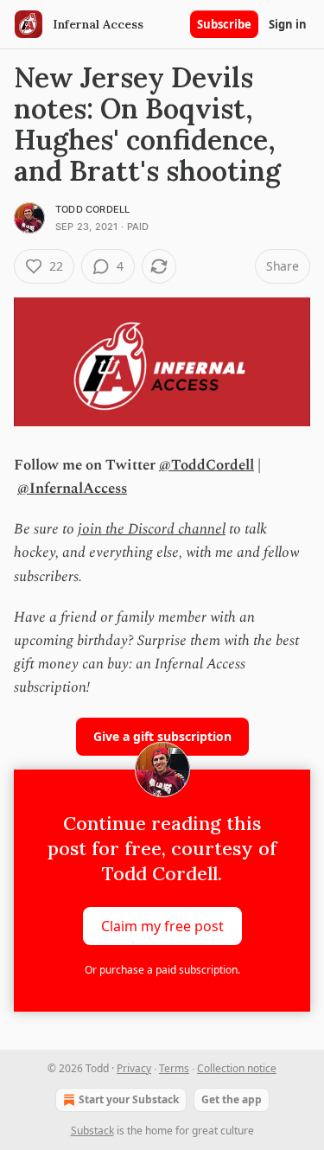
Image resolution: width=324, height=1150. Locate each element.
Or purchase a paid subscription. (162, 969)
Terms (174, 1068)
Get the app (231, 1099)
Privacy (134, 1068)
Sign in (288, 24)
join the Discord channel (152, 529)
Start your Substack (129, 1099)
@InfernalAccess (72, 488)
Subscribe (224, 24)
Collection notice (236, 1068)
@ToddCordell (206, 465)
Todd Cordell (92, 209)
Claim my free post (162, 925)
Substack (92, 1130)
